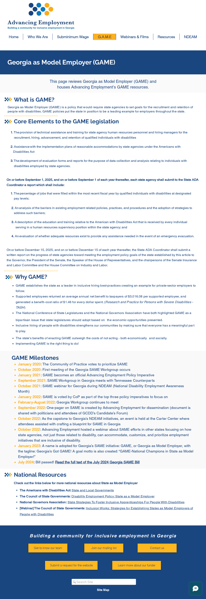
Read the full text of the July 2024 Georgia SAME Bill (97, 462)
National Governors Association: (44, 502)
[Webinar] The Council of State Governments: (53, 508)
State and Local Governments (93, 490)
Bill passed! (45, 462)
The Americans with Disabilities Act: (46, 490)
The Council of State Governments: (45, 496)
